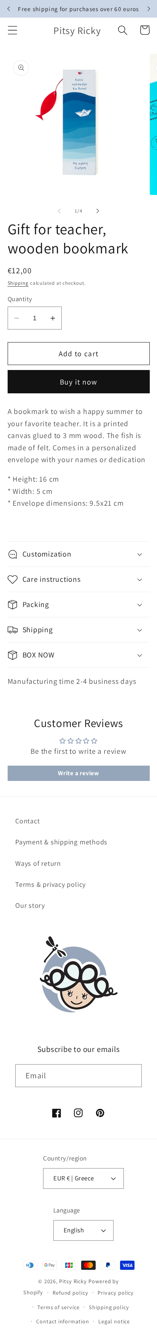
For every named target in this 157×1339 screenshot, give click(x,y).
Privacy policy (116, 1292)
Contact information (62, 1321)
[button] (12, 30)
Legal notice (114, 1321)
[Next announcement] (148, 8)
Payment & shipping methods (61, 841)
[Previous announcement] (8, 8)
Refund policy (70, 1292)
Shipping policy (109, 1307)
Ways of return (38, 863)
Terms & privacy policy (50, 884)
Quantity (20, 299)
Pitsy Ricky (73, 1281)
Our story (30, 905)
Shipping (18, 283)
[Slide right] (98, 211)
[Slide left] (59, 211)
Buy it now (79, 382)
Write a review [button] (78, 773)
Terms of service (58, 1307)
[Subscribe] (130, 1075)
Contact (27, 820)
